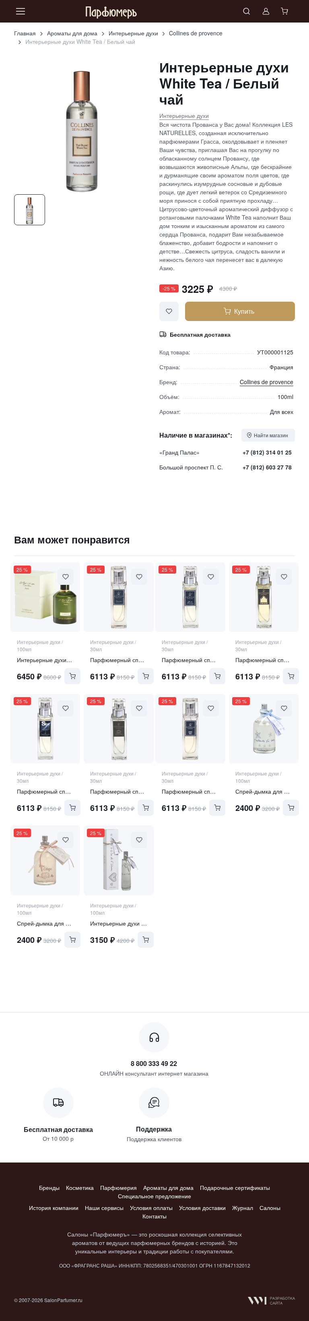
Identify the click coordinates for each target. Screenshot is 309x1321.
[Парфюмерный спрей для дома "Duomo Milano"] (264, 597)
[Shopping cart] (285, 11)
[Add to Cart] (72, 676)
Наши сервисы (104, 1208)
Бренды (49, 1187)
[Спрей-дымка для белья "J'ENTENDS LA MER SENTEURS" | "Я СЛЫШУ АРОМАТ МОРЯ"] (264, 728)
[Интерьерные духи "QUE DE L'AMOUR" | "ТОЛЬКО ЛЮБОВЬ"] (118, 860)
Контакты (154, 1216)
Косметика (80, 1187)
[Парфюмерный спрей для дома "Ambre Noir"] (190, 728)
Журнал (242, 1208)
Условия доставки (202, 1208)
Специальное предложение (154, 1196)
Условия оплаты (151, 1208)
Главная (25, 33)
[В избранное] (169, 311)
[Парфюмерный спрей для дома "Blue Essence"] (45, 728)
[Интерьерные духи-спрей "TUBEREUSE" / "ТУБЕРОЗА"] (45, 597)
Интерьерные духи (133, 33)
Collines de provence (195, 33)
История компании (53, 1208)
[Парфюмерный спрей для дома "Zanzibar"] (118, 597)
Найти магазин (271, 435)
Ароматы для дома (72, 33)
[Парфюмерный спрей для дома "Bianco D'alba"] (118, 728)
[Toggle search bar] (246, 11)
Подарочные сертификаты (235, 1187)
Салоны (270, 1208)
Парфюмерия (118, 1187)
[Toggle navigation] (20, 11)
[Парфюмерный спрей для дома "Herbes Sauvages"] (190, 597)
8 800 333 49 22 (154, 1063)
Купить (244, 311)
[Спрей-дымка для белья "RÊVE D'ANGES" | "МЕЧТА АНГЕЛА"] (45, 860)
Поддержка (154, 1129)
